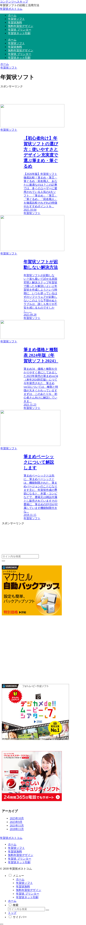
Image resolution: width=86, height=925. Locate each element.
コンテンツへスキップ (14, 1)
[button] (3, 560)
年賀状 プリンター (19, 858)
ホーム (12, 844)
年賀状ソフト (16, 847)
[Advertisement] (29, 94)
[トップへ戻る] (1, 924)
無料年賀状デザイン (20, 855)
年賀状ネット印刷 (19, 862)
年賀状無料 (15, 851)
